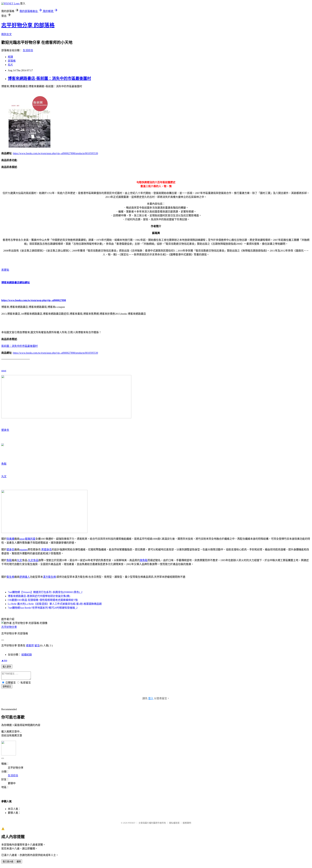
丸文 (3, 476)
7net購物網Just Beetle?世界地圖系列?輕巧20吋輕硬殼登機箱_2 (43, 607)
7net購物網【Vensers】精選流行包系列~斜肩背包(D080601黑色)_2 (45, 592)
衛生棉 (10, 576)
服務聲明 (187, 823)
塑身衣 (5, 430)
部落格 (12, 60)
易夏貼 (5, 269)
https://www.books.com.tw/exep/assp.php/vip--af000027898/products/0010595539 (55, 153)
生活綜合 (28, 50)
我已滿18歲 (8, 861)
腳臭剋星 (30, 538)
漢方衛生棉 (49, 576)
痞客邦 (30, 645)
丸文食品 (33, 560)
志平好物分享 (9, 627)
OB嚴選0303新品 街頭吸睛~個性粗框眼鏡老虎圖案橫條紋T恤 (43, 600)
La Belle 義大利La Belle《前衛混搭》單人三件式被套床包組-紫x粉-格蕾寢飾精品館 (55, 603)
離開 (19, 861)
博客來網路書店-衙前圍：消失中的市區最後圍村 (49, 78)
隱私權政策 (174, 823)
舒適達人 (25, 576)
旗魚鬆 (144, 560)
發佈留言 (7, 686)
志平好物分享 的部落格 (28, 25)
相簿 (10, 56)
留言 (37, 645)
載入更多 (7, 666)
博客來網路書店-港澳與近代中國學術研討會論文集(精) (39, 596)
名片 (10, 64)
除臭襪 (10, 538)
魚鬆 (3, 463)
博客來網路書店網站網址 (15, 282)
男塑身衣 (46, 549)
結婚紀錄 (26, 654)
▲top (4, 660)
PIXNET (131, 823)
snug (3, 370)
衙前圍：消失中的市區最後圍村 (19, 346)
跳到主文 (6, 34)
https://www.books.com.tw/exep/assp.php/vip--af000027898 (33, 300)
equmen (24, 549)
